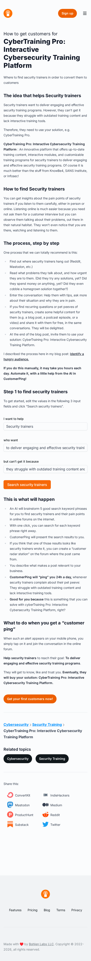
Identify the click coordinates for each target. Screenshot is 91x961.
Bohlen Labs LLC (41, 944)
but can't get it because (21, 461)
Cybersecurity (17, 758)
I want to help (14, 419)
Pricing (33, 910)
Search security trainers (27, 484)
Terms (60, 910)
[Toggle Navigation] (84, 13)
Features (15, 910)
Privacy (76, 910)
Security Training (52, 758)
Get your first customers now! (30, 699)
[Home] (8, 13)
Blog (47, 910)
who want (11, 440)
